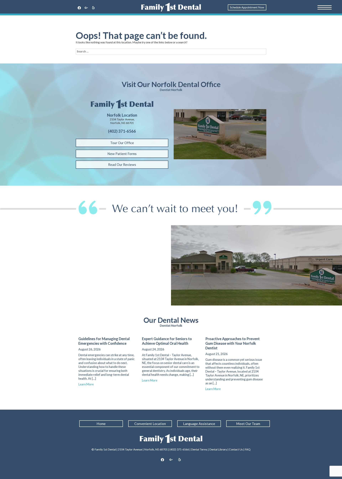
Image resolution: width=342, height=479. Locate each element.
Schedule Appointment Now (247, 7)
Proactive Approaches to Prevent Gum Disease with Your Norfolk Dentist (232, 343)
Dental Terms (199, 449)
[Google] (86, 8)
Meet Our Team (248, 424)
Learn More (87, 384)
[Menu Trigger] (324, 7)
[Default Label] (93, 8)
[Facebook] (79, 8)
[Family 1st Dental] (171, 7)
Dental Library (218, 449)
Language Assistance (199, 424)
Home (101, 424)
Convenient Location (150, 424)
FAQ (247, 449)
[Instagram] (171, 460)
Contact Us (236, 449)
